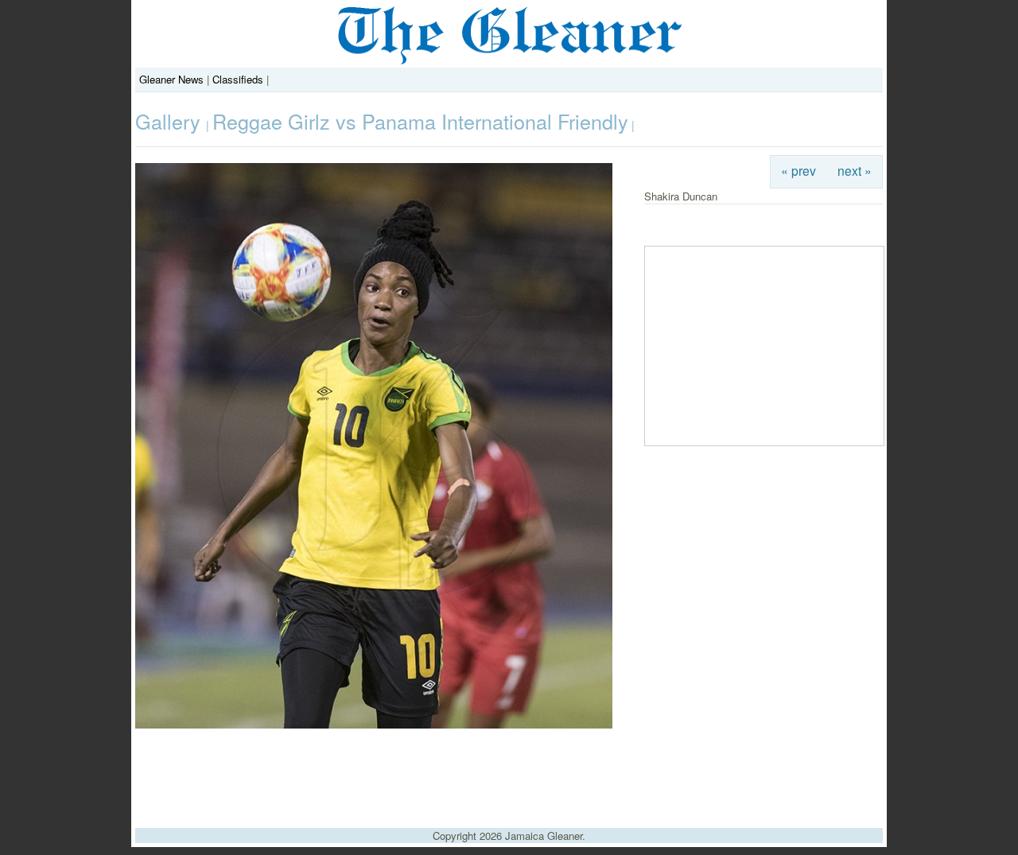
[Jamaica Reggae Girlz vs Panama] (373, 724)
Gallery (170, 121)
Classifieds (237, 79)
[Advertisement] (509, 772)
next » (854, 170)
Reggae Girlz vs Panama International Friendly (420, 121)
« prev (798, 170)
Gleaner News (171, 79)
